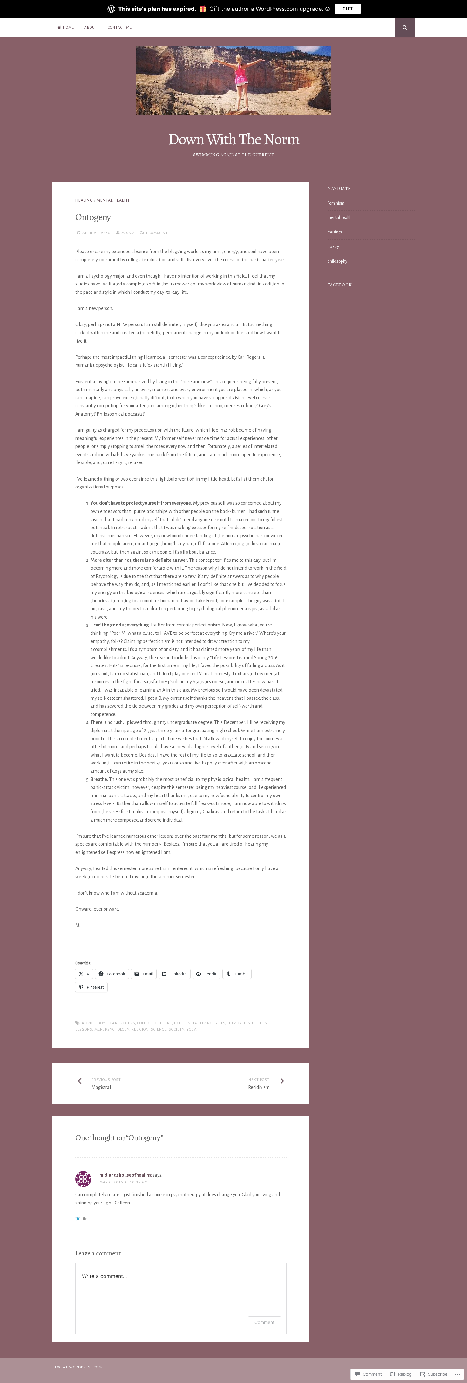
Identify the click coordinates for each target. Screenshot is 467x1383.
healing (84, 200)
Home (68, 27)
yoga (191, 1029)
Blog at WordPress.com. (77, 1367)
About (91, 27)
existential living (193, 1023)
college (145, 1023)
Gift (347, 8)
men (98, 1029)
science (158, 1029)
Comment (264, 1322)
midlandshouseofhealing (125, 1174)
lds (263, 1023)
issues (251, 1023)
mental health (113, 200)
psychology (117, 1029)
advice (89, 1023)
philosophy (337, 261)
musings (335, 232)
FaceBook (340, 285)
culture (163, 1023)
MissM (128, 233)
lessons (83, 1029)
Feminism (336, 203)
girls (220, 1023)
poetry (333, 247)
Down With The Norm (233, 139)
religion (140, 1029)
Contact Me (120, 27)
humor (234, 1023)
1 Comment (157, 233)
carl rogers (122, 1023)
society (176, 1029)
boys (103, 1023)
